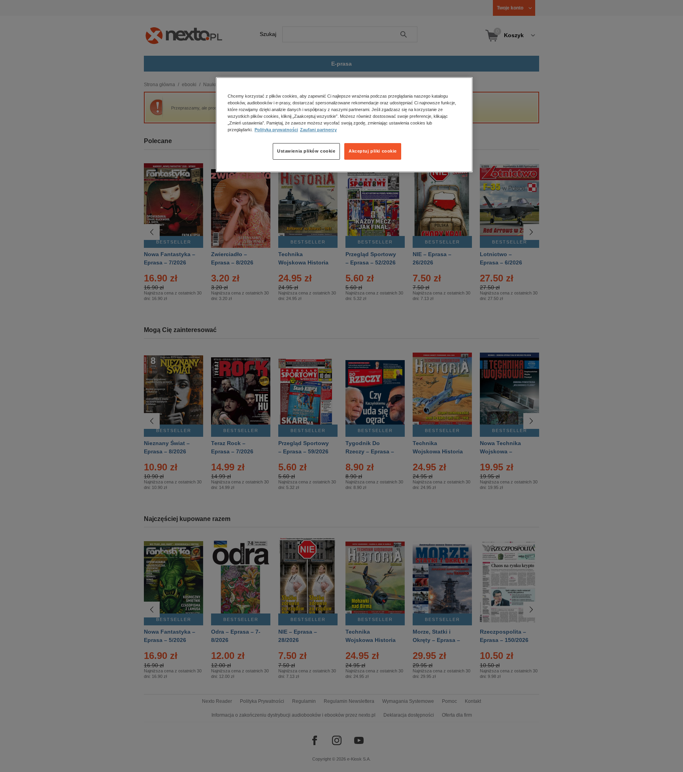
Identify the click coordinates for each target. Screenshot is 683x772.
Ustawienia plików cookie (306, 151)
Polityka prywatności (276, 130)
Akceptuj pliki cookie (373, 151)
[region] (344, 124)
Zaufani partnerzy (318, 130)
